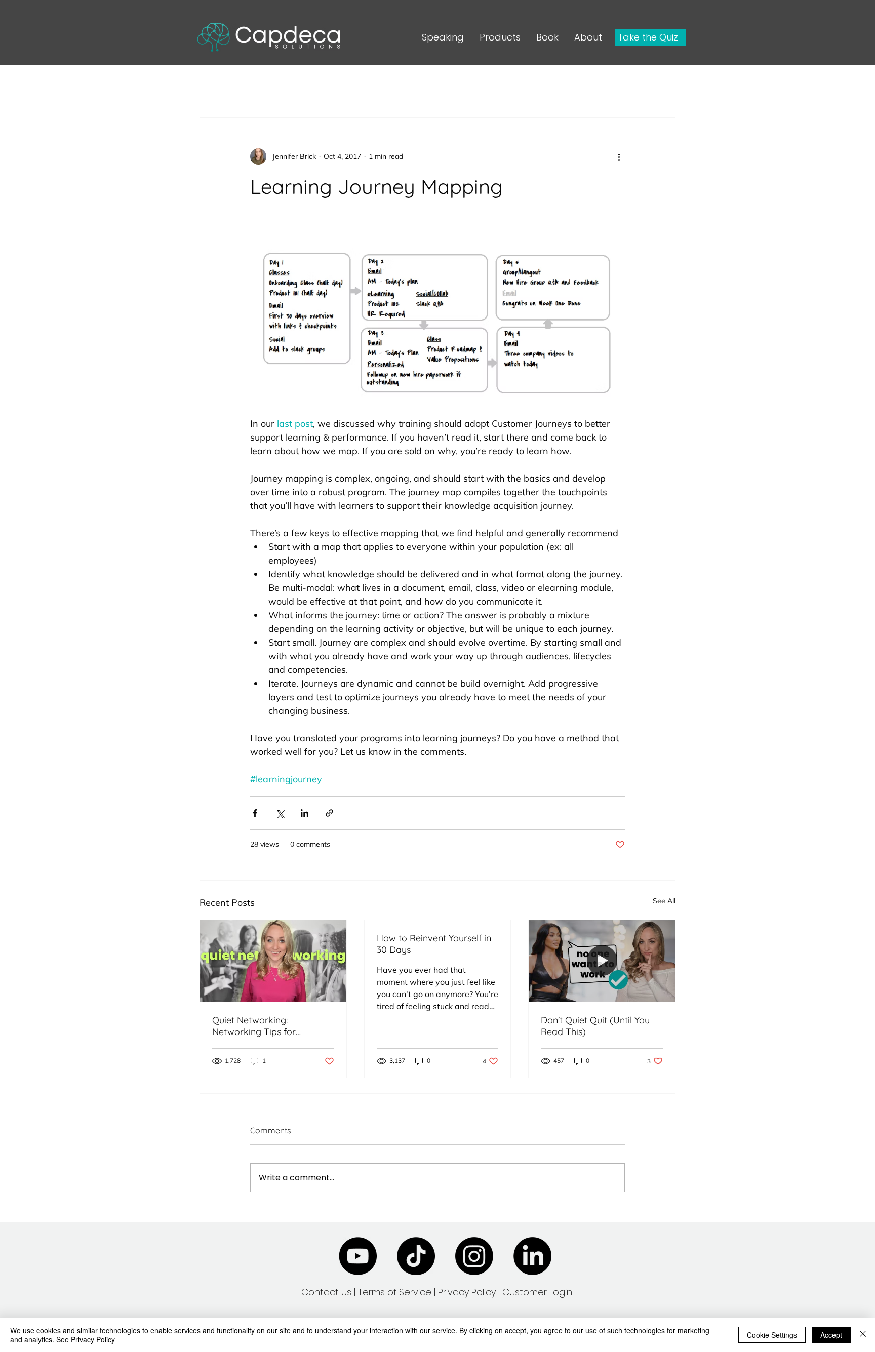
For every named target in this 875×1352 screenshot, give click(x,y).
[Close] (863, 1335)
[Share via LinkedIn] (304, 813)
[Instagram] (474, 1256)
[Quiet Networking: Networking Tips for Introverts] (273, 961)
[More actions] (619, 156)
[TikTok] (416, 1256)
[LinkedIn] (532, 1256)
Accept (831, 1335)
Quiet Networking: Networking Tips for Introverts (254, 1026)
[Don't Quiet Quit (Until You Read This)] (602, 961)
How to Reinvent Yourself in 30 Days (434, 944)
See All (664, 900)
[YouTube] (358, 1256)
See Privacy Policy (85, 1339)
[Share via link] (329, 813)
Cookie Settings (772, 1335)
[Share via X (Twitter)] (280, 813)
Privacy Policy (468, 1292)
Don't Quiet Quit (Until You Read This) (595, 1026)
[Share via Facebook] (255, 813)
